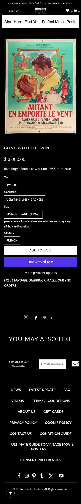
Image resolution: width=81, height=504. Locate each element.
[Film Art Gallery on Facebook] (19, 476)
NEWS (16, 389)
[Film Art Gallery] (40, 10)
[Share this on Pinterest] (45, 317)
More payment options (40, 273)
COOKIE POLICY (58, 422)
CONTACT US (21, 433)
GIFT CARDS (53, 411)
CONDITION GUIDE (55, 433)
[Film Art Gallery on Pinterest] (34, 476)
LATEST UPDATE (42, 389)
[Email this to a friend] (54, 317)
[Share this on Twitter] (27, 317)
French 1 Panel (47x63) (23, 214)
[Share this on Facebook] (37, 317)
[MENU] (2, 10)
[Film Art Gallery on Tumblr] (42, 476)
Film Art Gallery (33, 489)
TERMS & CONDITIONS (51, 400)
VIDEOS (17, 400)
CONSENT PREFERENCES (40, 460)
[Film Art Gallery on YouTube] (61, 476)
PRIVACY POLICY (23, 422)
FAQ (67, 389)
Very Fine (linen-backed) (24, 199)
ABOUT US (26, 411)
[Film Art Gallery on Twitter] (51, 476)
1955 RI (11, 185)
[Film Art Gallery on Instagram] (27, 476)
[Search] (40, 23)
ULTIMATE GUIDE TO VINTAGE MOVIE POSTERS (42, 446)
